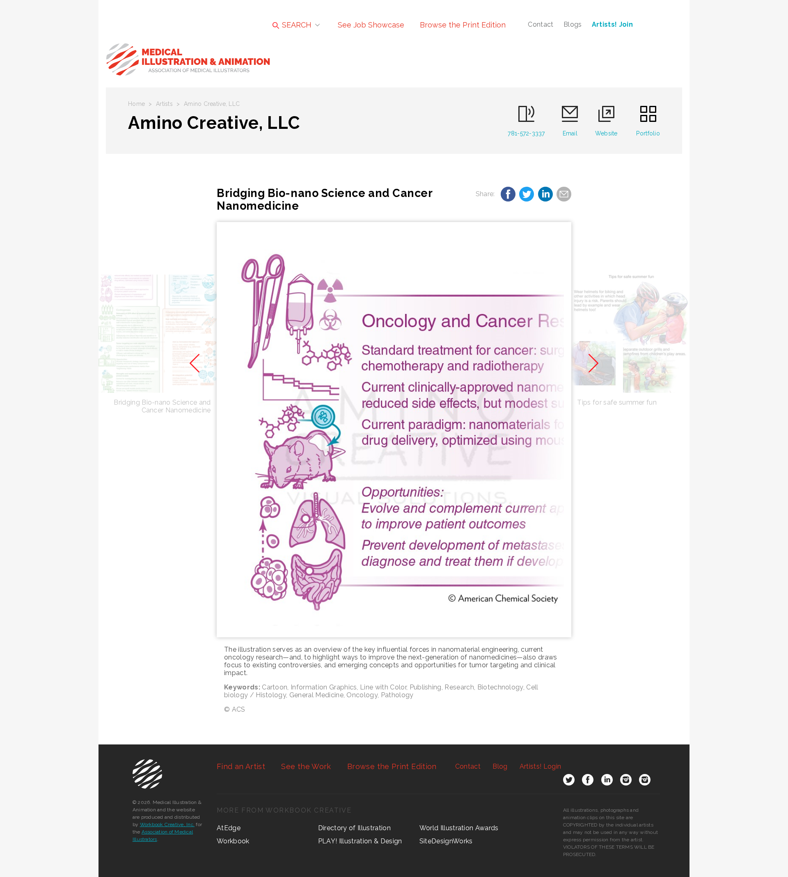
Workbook (233, 841)
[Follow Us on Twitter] (569, 781)
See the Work (306, 766)
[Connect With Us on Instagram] (626, 781)
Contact (540, 24)
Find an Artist (241, 766)
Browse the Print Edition (463, 25)
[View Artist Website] (394, 429)
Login (540, 766)
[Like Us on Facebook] (587, 781)
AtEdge (229, 828)
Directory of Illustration (354, 828)
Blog (499, 766)
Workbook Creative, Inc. (167, 824)
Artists (164, 104)
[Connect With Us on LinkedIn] (607, 781)
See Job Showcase (371, 25)
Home (136, 104)
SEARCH (296, 25)
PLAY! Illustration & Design (360, 841)
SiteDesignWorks (446, 841)
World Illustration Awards (459, 828)
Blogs (573, 24)
